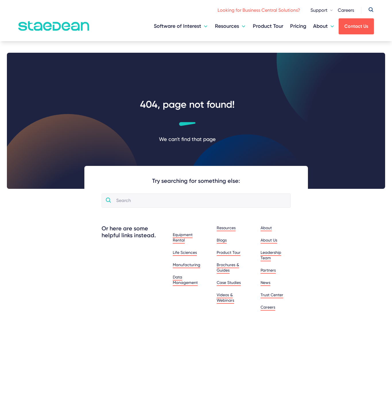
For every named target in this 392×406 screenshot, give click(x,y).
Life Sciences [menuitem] (185, 252)
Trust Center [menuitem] (272, 295)
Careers (346, 10)
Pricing (298, 26)
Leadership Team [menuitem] (271, 255)
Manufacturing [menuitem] (186, 264)
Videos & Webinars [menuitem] (225, 298)
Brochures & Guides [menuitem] (228, 267)
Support (319, 10)
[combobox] (201, 200)
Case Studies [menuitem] (229, 282)
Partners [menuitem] (268, 270)
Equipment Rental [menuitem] (183, 237)
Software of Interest (177, 26)
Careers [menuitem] (268, 307)
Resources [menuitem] (226, 227)
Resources (227, 26)
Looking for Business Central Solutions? (259, 10)
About (320, 26)
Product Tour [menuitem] (228, 252)
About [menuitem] (266, 227)
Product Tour (268, 26)
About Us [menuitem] (269, 240)
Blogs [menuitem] (222, 240)
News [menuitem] (265, 282)
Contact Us (356, 26)
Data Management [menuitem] (185, 280)
